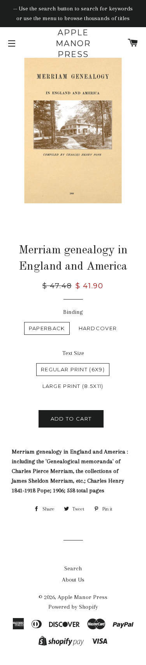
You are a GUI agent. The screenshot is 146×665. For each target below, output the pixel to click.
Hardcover (98, 328)
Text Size (73, 353)
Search (73, 568)
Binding (73, 311)
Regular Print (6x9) (73, 369)
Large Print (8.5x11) (73, 386)
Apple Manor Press (73, 43)
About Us (73, 579)
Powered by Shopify (73, 606)
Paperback (47, 328)
